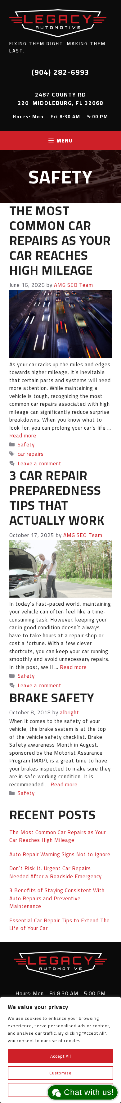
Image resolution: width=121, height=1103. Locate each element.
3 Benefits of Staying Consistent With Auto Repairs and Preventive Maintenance (57, 898)
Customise (60, 1073)
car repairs (31, 454)
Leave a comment (39, 463)
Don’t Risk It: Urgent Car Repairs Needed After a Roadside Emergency (55, 872)
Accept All (60, 1056)
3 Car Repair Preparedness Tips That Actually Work (57, 498)
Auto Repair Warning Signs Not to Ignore (59, 854)
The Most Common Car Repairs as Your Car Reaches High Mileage (60, 240)
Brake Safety (51, 697)
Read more (22, 436)
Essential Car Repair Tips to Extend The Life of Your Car (59, 924)
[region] (60, 1050)
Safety (26, 445)
